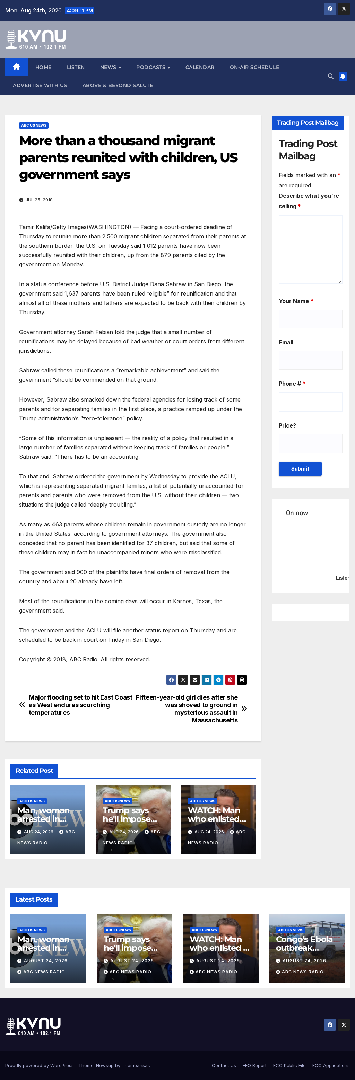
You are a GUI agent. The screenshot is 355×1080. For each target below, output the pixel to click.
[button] (331, 76)
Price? (287, 425)
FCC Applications (331, 1065)
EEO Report (255, 1065)
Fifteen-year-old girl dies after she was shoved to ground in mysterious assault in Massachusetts (186, 709)
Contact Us (224, 1065)
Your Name (296, 301)
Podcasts (151, 67)
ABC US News (33, 125)
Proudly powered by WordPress (40, 1065)
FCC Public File (289, 1065)
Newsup (105, 1065)
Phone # (292, 383)
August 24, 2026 (46, 960)
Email (286, 342)
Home (43, 67)
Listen (76, 67)
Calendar (200, 67)
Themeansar (135, 1065)
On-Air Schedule (254, 67)
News (109, 67)
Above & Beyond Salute (118, 85)
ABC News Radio (44, 971)
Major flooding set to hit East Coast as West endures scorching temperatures (80, 705)
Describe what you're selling (309, 201)
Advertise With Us (40, 85)
